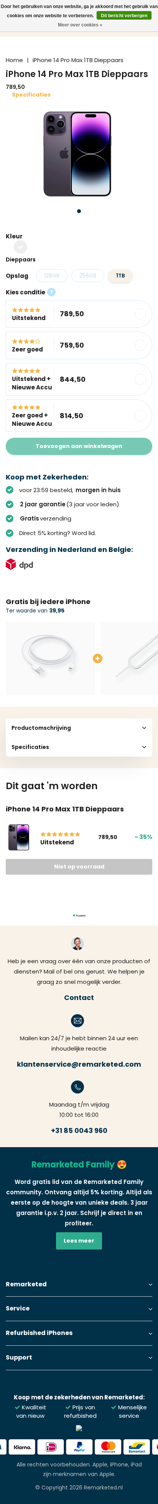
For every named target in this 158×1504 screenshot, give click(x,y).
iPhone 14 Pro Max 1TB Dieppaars (78, 60)
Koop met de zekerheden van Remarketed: (79, 1397)
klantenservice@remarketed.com (79, 1064)
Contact (79, 997)
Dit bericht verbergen (124, 15)
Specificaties (31, 95)
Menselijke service (132, 1411)
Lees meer (79, 1241)
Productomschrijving (41, 728)
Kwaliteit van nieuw (31, 1411)
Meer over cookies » (80, 25)
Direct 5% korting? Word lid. (57, 533)
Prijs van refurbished (80, 1411)
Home (14, 60)
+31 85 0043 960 (79, 1130)
